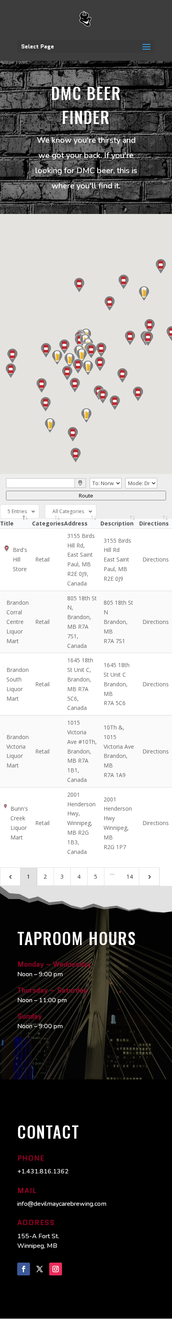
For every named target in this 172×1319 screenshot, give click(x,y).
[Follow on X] (39, 1269)
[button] (144, 293)
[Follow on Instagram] (55, 1269)
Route (86, 495)
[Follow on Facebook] (23, 1269)
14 (129, 876)
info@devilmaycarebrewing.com (61, 1203)
